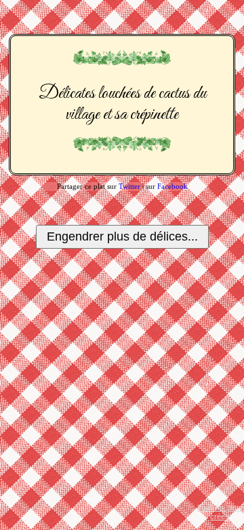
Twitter (129, 186)
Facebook (172, 186)
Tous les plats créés (220, 512)
